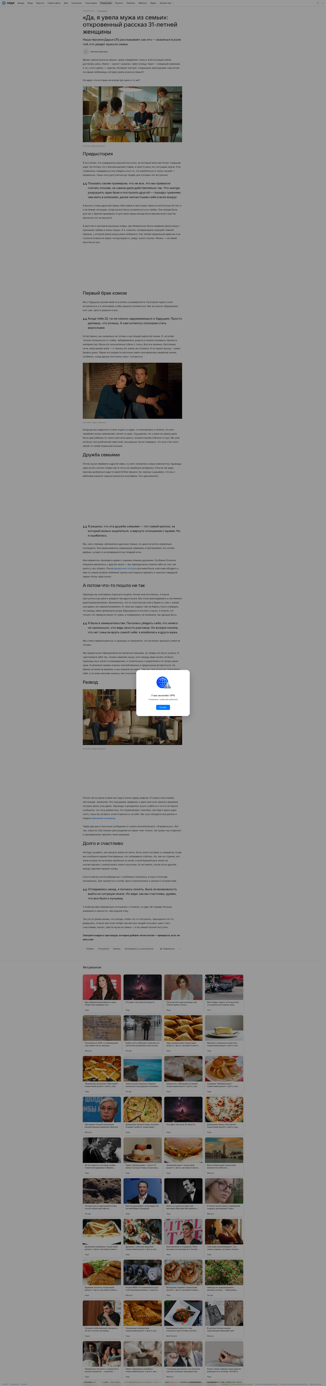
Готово (163, 707)
